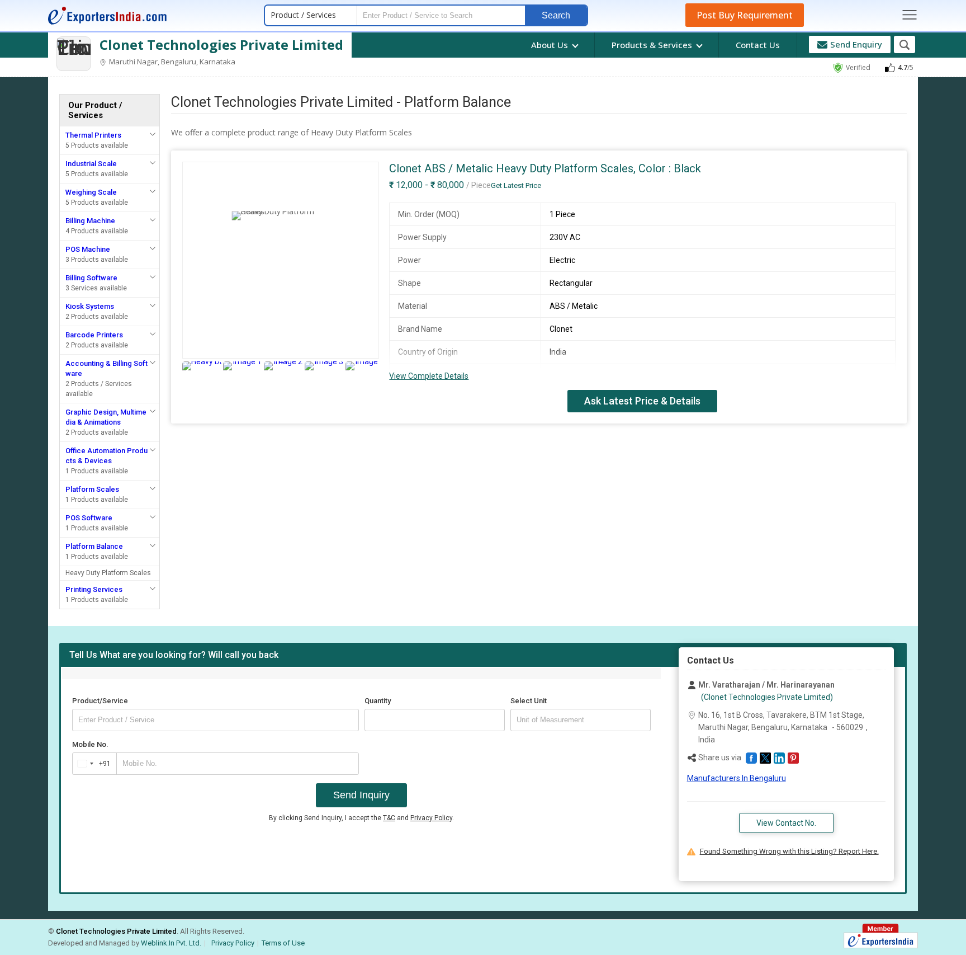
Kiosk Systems (89, 306)
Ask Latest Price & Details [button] (642, 401)
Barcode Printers (94, 335)
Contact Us (758, 44)
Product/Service (100, 701)
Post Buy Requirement (745, 15)
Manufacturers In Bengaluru (736, 778)
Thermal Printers (93, 135)
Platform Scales (92, 489)
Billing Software (91, 278)
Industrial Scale (91, 163)
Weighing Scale (91, 192)
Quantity (377, 701)
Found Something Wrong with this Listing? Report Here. (789, 851)
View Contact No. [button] (786, 822)
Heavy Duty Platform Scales (108, 573)
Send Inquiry (361, 795)
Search (556, 15)
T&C (389, 818)
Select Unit (528, 701)
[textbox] (580, 720)
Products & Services (653, 44)
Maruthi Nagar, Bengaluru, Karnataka (171, 62)
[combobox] (92, 764)
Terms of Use (283, 943)
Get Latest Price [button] (516, 185)
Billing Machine (90, 221)
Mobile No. (90, 744)
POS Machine (87, 249)
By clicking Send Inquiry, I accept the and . (361, 818)
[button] (751, 758)
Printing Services (93, 589)
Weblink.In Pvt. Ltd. (171, 943)
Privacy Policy (431, 818)
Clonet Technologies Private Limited (221, 44)
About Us (550, 44)
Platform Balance (94, 546)
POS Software (88, 518)
